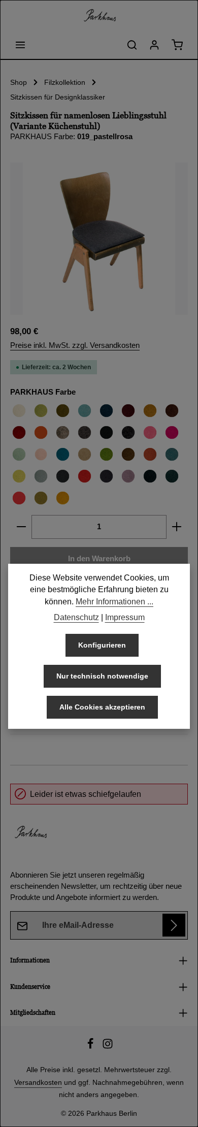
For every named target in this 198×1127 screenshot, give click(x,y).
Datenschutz (76, 617)
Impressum (125, 617)
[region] (99, 239)
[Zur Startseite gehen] (99, 15)
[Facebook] (91, 1047)
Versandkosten (38, 1082)
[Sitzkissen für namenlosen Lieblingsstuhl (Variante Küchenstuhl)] (99, 239)
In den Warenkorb (99, 559)
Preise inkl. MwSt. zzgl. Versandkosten (75, 345)
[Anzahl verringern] (21, 526)
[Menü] (20, 45)
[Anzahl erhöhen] (177, 526)
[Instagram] (107, 1047)
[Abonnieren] (173, 925)
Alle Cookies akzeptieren (102, 707)
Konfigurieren (102, 645)
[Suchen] (132, 45)
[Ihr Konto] (154, 45)
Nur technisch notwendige (102, 676)
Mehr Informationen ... (114, 601)
